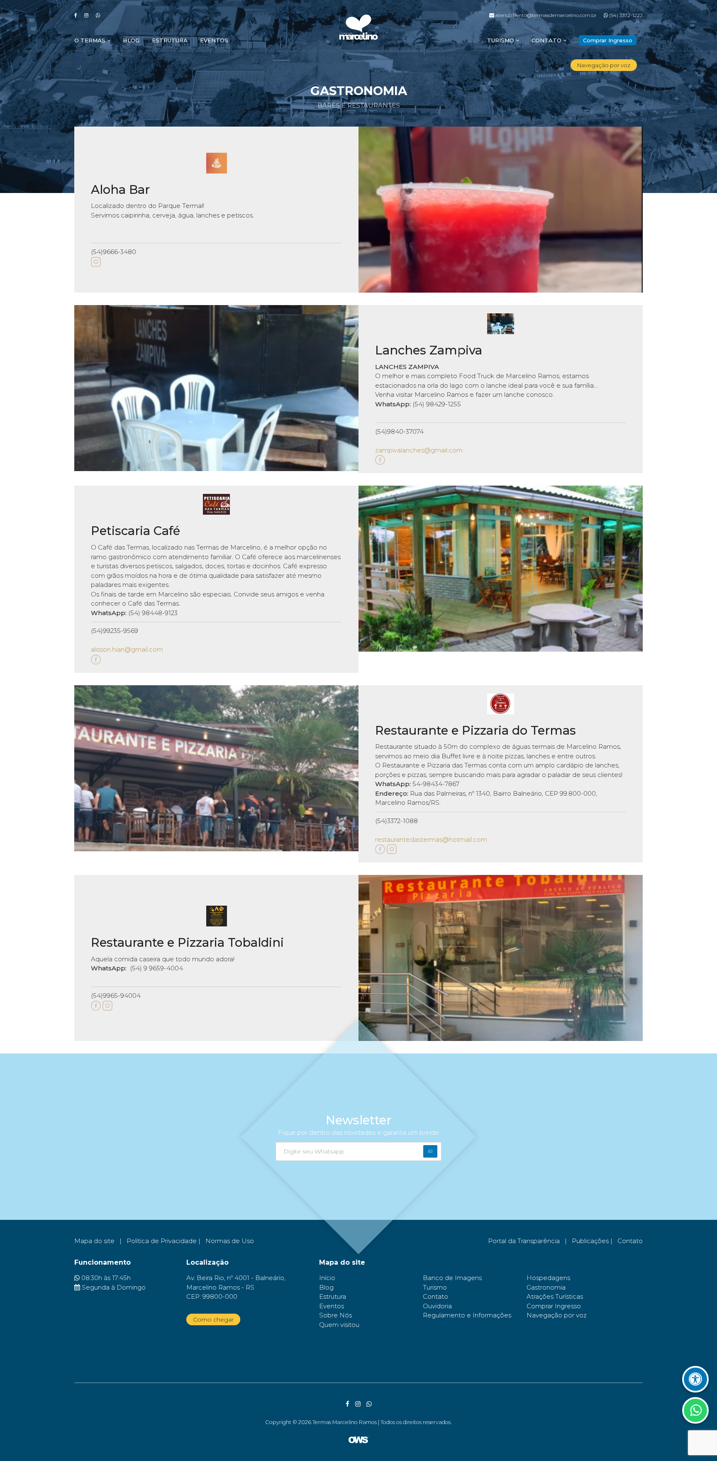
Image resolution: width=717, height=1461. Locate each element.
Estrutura (170, 40)
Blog (131, 40)
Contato (547, 40)
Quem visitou (339, 1325)
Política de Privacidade (162, 1241)
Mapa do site (94, 1241)
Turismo (501, 40)
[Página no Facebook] (380, 459)
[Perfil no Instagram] (96, 261)
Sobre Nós (335, 1315)
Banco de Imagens (452, 1278)
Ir (430, 1151)
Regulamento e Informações (467, 1315)
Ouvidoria (437, 1306)
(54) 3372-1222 (625, 15)
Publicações (590, 1241)
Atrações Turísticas (555, 1296)
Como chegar (213, 1319)
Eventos (214, 40)
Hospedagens (548, 1278)
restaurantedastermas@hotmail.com (431, 839)
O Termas (90, 40)
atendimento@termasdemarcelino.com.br (545, 15)
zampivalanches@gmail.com (419, 450)
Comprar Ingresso (554, 1306)
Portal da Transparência (524, 1241)
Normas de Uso (229, 1241)
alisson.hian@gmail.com (127, 649)
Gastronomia (546, 1287)
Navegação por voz (603, 65)
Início (327, 1278)
